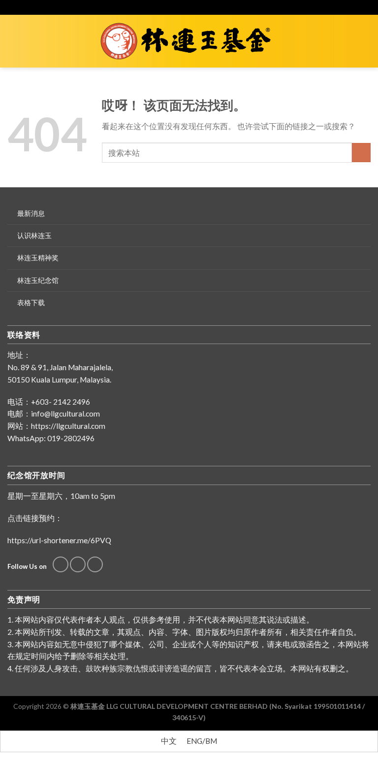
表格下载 (31, 302)
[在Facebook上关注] (60, 564)
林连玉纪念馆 (38, 280)
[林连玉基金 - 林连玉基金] (189, 41)
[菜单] (13, 41)
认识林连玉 (34, 235)
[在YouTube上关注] (95, 564)
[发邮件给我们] (78, 564)
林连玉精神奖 (38, 257)
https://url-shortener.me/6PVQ (59, 540)
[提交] (361, 152)
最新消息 (31, 213)
